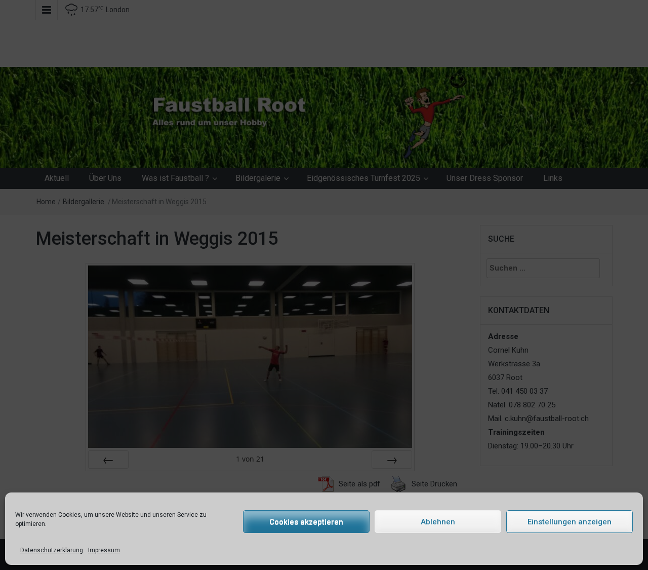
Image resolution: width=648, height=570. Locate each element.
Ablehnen (438, 521)
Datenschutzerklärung (51, 550)
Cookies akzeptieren (306, 521)
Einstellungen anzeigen (570, 521)
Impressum (104, 550)
